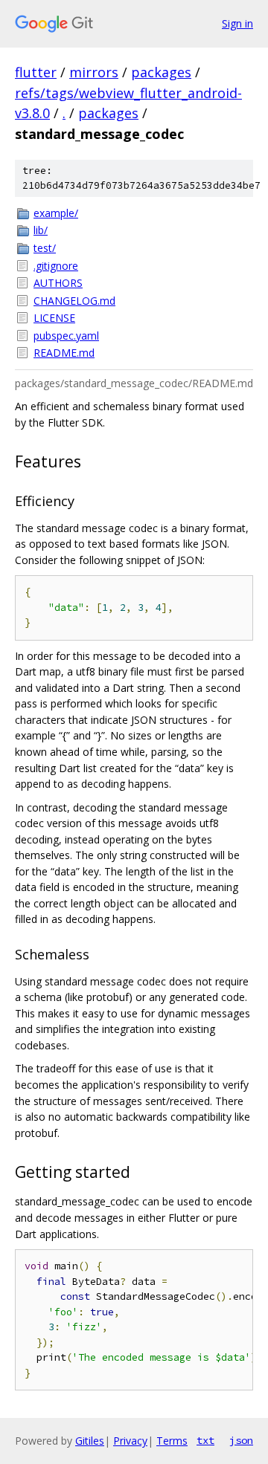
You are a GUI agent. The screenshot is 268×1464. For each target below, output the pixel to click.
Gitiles (89, 1441)
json (241, 1440)
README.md (64, 353)
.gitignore (56, 266)
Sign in (237, 23)
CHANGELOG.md (74, 301)
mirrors (93, 72)
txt (205, 1440)
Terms (172, 1441)
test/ (45, 248)
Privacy (130, 1441)
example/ (56, 213)
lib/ (41, 230)
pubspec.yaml (66, 335)
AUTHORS (58, 283)
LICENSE (54, 318)
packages (161, 72)
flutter (36, 72)
